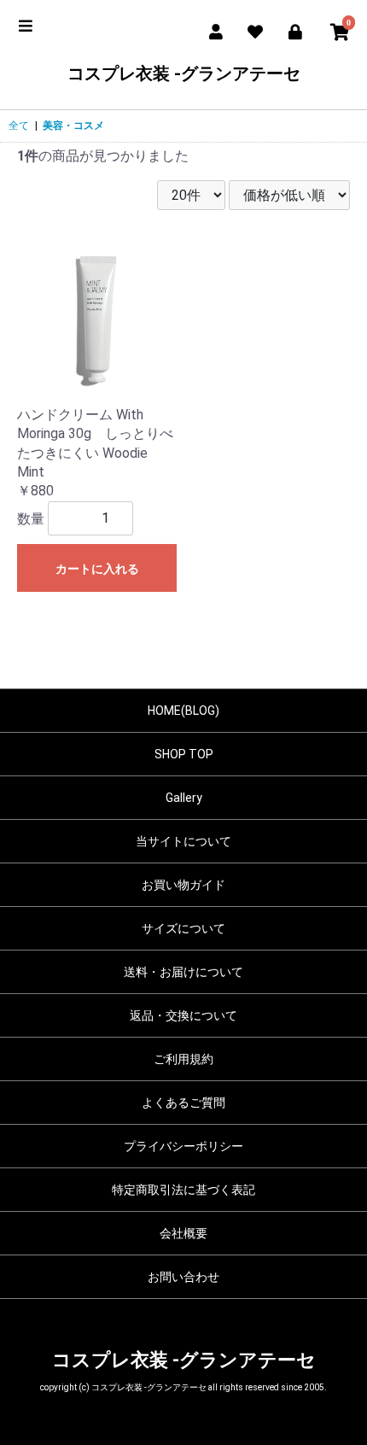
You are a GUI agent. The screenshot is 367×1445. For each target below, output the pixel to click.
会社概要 (183, 1233)
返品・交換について (183, 1015)
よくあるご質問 (183, 1102)
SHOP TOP (183, 754)
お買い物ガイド (183, 885)
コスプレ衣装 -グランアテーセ (183, 73)
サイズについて (183, 928)
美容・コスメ (73, 126)
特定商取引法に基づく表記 (183, 1189)
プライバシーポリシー (183, 1146)
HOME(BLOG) (183, 710)
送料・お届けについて (183, 972)
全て (19, 126)
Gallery (184, 797)
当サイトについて (183, 841)
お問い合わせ (183, 1277)
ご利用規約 (183, 1059)
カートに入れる (97, 569)
